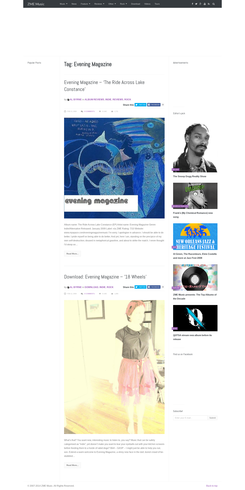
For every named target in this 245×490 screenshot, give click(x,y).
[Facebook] (193, 4)
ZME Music (36, 4)
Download (135, 4)
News (74, 4)
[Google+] (200, 4)
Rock (122, 4)
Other (111, 4)
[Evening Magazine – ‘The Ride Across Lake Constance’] (114, 168)
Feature (84, 4)
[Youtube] (205, 4)
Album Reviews (94, 99)
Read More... (72, 254)
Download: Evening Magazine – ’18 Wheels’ (105, 277)
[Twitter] (196, 4)
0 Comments (89, 111)
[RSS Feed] (209, 4)
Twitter (142, 105)
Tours (157, 4)
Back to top (211, 486)
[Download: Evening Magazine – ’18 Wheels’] (114, 367)
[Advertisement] (122, 32)
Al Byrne (75, 99)
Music (62, 4)
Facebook (155, 105)
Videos (147, 4)
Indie (108, 99)
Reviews (98, 4)
